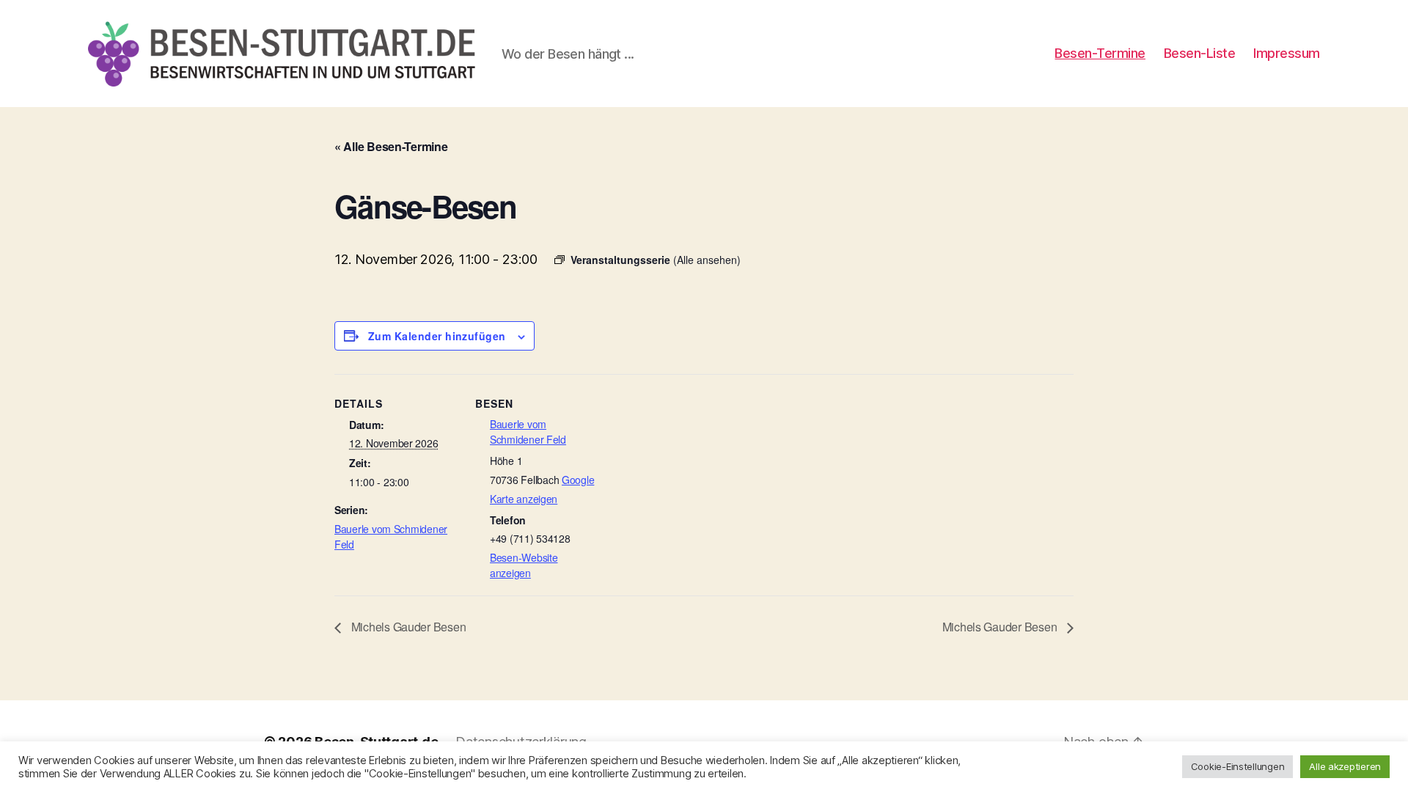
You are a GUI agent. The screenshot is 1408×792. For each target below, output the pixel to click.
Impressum (1286, 53)
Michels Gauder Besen (407, 626)
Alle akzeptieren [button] (1345, 766)
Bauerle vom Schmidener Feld (528, 432)
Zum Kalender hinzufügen (437, 336)
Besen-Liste (1200, 53)
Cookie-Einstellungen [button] (1238, 766)
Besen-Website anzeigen (524, 565)
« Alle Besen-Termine (391, 146)
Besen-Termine (1100, 53)
